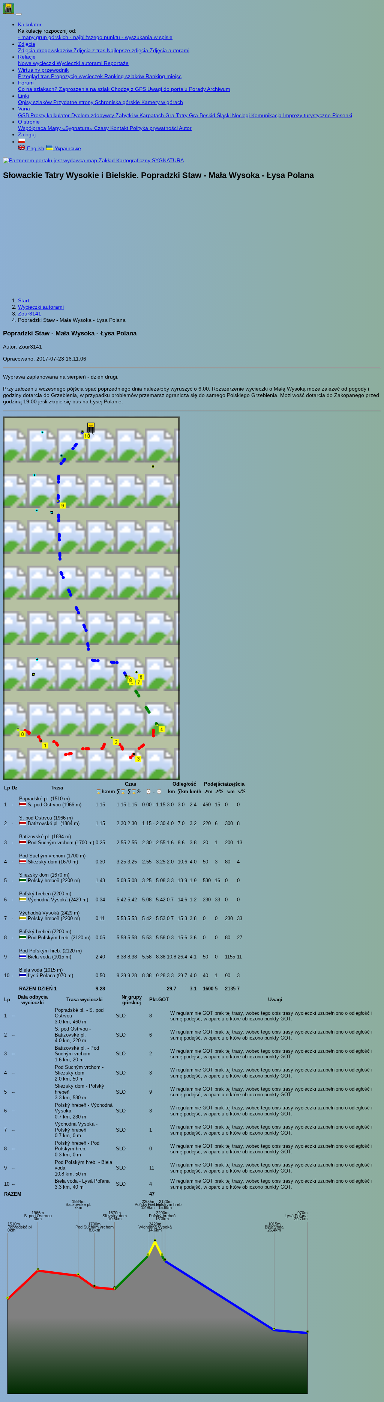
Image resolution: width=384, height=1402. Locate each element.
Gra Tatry (177, 115)
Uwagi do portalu (168, 89)
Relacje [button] (27, 57)
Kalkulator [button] (30, 24)
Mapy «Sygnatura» (71, 128)
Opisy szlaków (35, 102)
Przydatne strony (74, 102)
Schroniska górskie (118, 102)
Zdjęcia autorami (169, 50)
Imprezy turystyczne (307, 115)
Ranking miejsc (164, 76)
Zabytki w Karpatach (140, 115)
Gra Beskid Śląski (210, 115)
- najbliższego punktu (96, 37)
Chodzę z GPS (129, 89)
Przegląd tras (34, 76)
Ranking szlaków (125, 76)
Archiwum (218, 89)
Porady (198, 89)
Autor (185, 128)
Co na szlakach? (38, 89)
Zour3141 (29, 314)
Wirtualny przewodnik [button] (43, 70)
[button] (22, 142)
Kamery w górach (162, 102)
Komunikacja (267, 115)
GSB (24, 115)
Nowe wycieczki (37, 63)
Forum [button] (26, 83)
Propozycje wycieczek (77, 76)
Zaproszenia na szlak (85, 89)
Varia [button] (24, 109)
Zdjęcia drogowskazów (46, 50)
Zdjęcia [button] (26, 44)
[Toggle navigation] (19, 14)
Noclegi (241, 115)
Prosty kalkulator (50, 115)
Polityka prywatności (154, 128)
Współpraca (33, 128)
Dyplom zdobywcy (93, 115)
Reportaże (116, 63)
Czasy (102, 128)
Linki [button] (23, 96)
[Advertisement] (192, 239)
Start (23, 300)
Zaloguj (27, 134)
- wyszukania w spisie (147, 37)
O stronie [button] (29, 122)
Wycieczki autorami (80, 63)
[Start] (9, 12)
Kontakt (120, 128)
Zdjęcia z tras (90, 50)
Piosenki (342, 115)
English (35, 148)
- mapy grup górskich (44, 37)
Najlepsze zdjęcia (128, 50)
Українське (67, 148)
